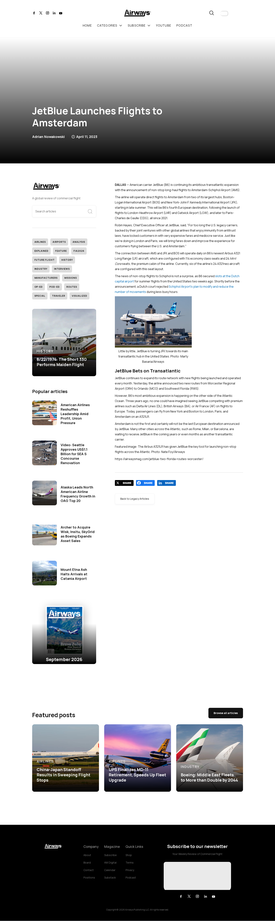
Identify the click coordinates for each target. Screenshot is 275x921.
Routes (71, 286)
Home (87, 25)
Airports (59, 241)
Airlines (40, 241)
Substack (110, 877)
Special (39, 295)
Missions (70, 277)
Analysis (79, 241)
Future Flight (44, 259)
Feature (61, 250)
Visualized (79, 295)
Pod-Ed (54, 286)
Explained (41, 250)
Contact (88, 870)
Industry (41, 268)
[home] (137, 13)
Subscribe (110, 855)
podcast (184, 25)
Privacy (130, 870)
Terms (130, 862)
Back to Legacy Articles (134, 498)
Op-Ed (38, 286)
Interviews (62, 268)
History (67, 259)
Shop (129, 855)
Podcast (131, 877)
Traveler (58, 295)
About (87, 855)
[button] (224, 13)
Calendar (109, 870)
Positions (89, 877)
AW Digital (110, 862)
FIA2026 (79, 250)
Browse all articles (226, 713)
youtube (163, 25)
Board (87, 862)
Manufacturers (46, 277)
